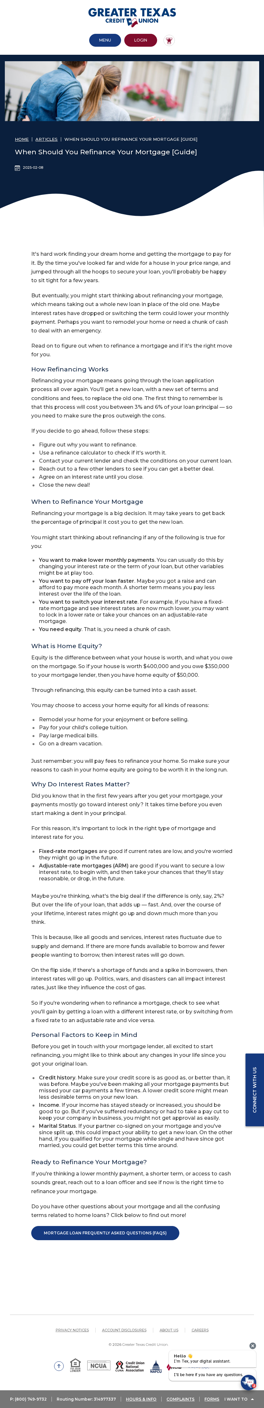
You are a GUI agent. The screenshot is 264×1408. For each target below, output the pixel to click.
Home (22, 139)
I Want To (236, 1399)
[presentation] (252, 1345)
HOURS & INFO (141, 1399)
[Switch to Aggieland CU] (169, 40)
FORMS (211, 1399)
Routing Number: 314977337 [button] (86, 1399)
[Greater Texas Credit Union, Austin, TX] (132, 17)
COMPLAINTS (180, 1399)
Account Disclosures (124, 1330)
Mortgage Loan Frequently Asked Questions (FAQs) (105, 1233)
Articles (46, 139)
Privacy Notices (72, 1330)
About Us (169, 1330)
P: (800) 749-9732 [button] (28, 1399)
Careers (200, 1330)
